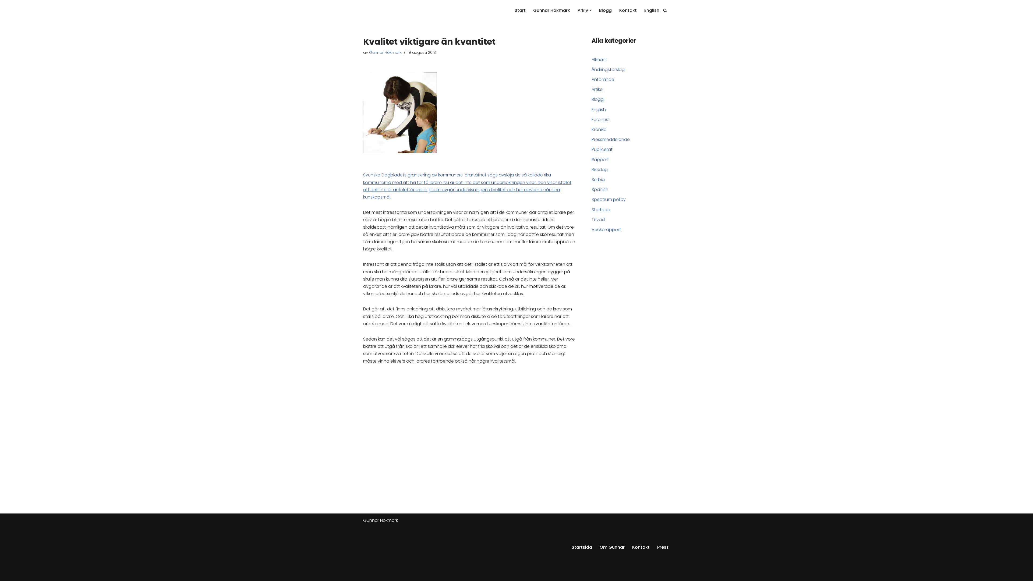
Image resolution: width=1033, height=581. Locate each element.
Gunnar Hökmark (551, 10)
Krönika (599, 129)
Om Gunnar (612, 547)
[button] (590, 10)
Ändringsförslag (608, 69)
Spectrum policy (609, 199)
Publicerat (602, 149)
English (651, 10)
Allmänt (599, 59)
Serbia (598, 179)
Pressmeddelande (611, 139)
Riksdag (600, 169)
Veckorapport (606, 229)
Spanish (600, 189)
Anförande (603, 79)
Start (520, 10)
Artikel (597, 89)
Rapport (600, 160)
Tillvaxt (598, 220)
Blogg (605, 10)
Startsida (601, 210)
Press (663, 547)
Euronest (601, 119)
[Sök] (665, 10)
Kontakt (628, 10)
